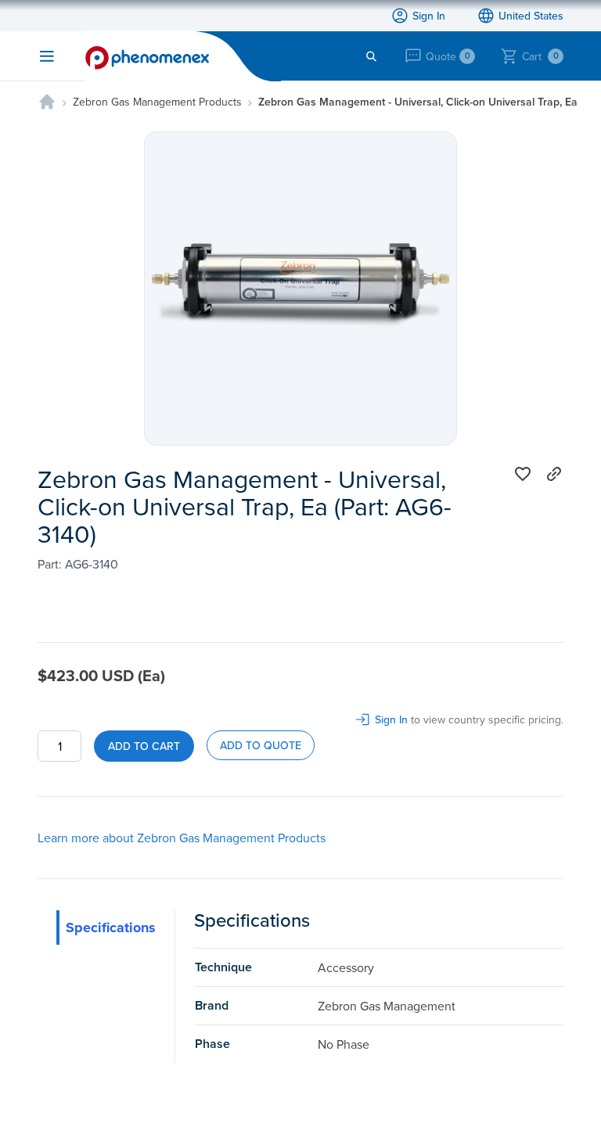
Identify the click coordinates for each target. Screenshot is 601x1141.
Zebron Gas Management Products (157, 101)
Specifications (111, 927)
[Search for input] (371, 56)
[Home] (47, 101)
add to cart (144, 746)
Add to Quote (260, 745)
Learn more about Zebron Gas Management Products (182, 837)
